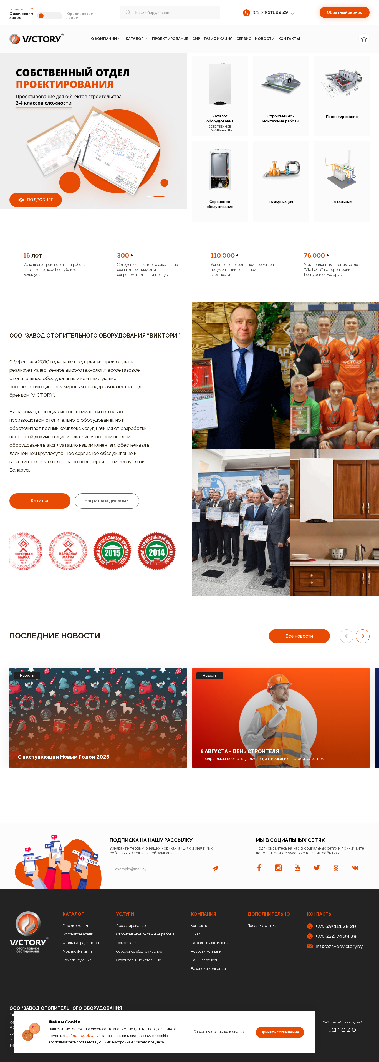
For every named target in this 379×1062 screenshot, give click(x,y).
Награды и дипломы (107, 500)
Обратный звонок (344, 12)
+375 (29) (269, 12)
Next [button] (138, 551)
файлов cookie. (79, 1035)
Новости (264, 39)
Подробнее (40, 199)
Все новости (299, 636)
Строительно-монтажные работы (145, 934)
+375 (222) (336, 936)
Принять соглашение (280, 1032)
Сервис (243, 39)
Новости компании (207, 951)
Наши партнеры (205, 960)
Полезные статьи (262, 925)
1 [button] (149, 196)
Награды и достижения (211, 943)
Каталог (134, 39)
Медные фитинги (77, 951)
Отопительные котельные (138, 960)
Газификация (218, 39)
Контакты (289, 39)
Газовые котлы (75, 925)
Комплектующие (77, 960)
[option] (93, 138)
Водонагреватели (78, 934)
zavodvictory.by (339, 946)
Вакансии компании (208, 969)
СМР (196, 39)
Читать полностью (151, 755)
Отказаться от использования (219, 1032)
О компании (104, 39)
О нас (196, 934)
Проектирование (170, 39)
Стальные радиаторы (81, 943)
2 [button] (159, 196)
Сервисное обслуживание (139, 951)
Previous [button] (52, 551)
